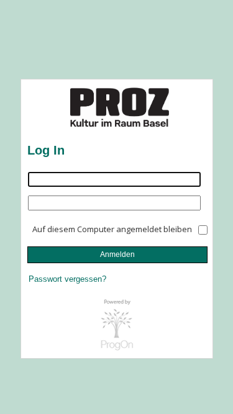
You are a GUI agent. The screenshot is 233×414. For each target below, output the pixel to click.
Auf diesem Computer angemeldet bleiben (112, 229)
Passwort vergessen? (67, 279)
